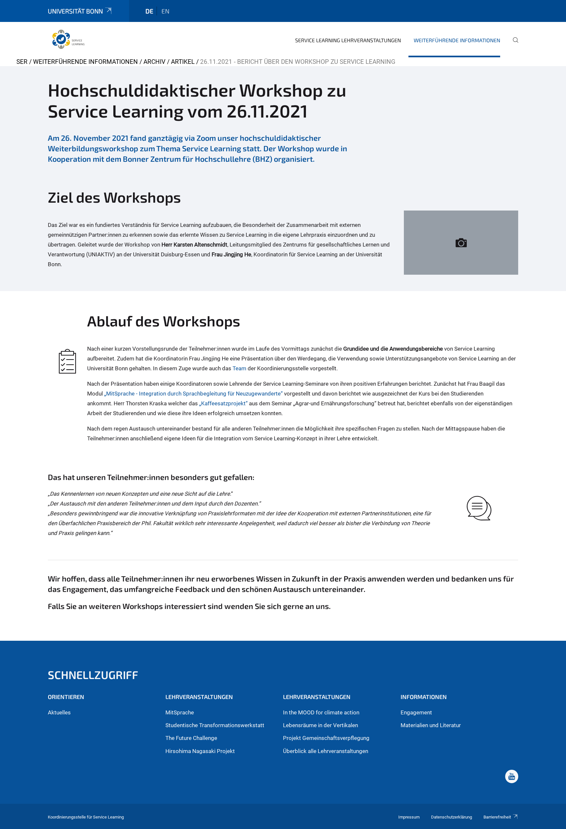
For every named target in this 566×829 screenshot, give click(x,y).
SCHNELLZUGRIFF (93, 674)
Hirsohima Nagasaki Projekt (200, 751)
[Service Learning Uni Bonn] (68, 39)
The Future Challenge (191, 738)
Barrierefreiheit (497, 817)
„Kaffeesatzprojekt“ (223, 403)
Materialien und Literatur (431, 725)
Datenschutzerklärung (451, 817)
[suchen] (513, 44)
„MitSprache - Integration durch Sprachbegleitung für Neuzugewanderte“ (193, 393)
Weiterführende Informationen (457, 40)
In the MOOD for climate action (321, 712)
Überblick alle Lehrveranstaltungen (325, 751)
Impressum (409, 817)
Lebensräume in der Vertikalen (320, 725)
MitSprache (179, 712)
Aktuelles (59, 712)
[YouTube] (511, 777)
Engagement (416, 712)
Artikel (183, 61)
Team (239, 368)
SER (22, 61)
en (165, 11)
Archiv (154, 61)
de (149, 11)
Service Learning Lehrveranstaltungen (348, 40)
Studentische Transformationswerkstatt (214, 725)
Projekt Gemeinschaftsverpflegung (326, 738)
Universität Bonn (75, 11)
